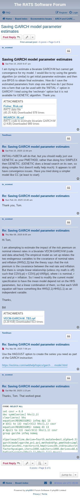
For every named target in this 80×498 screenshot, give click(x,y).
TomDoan (6, 135)
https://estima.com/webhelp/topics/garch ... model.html (34, 365)
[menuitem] (6, 12)
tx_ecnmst (7, 47)
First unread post (28, 42)
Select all (16, 406)
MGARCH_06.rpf (13, 117)
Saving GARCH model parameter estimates (31, 29)
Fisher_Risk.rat (13, 106)
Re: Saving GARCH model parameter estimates (36, 146)
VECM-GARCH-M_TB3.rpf (19, 318)
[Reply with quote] (68, 50)
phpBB (29, 490)
